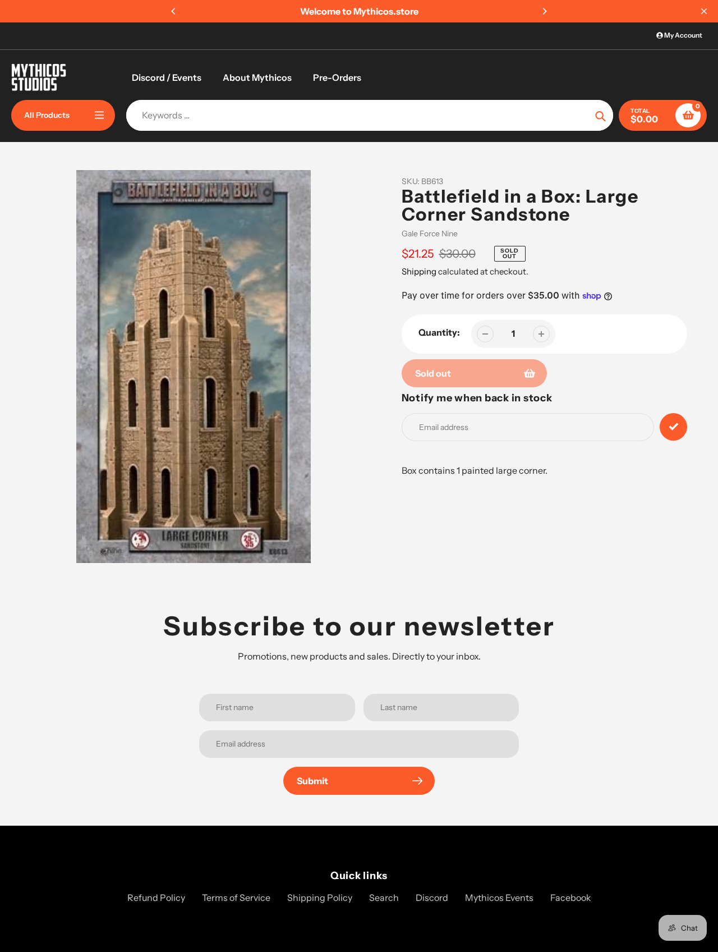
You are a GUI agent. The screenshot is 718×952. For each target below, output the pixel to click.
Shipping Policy (319, 897)
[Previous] (174, 11)
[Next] (544, 11)
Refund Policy (156, 897)
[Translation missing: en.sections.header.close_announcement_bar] (704, 11)
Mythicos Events (499, 897)
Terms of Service (236, 897)
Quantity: (439, 332)
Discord (432, 897)
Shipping (419, 271)
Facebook (570, 897)
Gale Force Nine (430, 233)
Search (384, 897)
